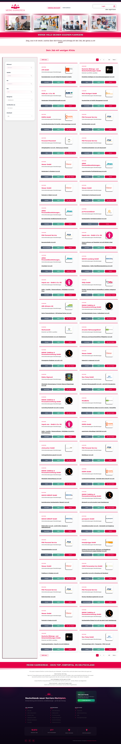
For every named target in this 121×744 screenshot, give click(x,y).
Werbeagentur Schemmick (91, 740)
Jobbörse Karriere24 (54, 7)
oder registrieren (110, 9)
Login (103, 6)
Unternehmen (66, 7)
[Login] (114, 6)
